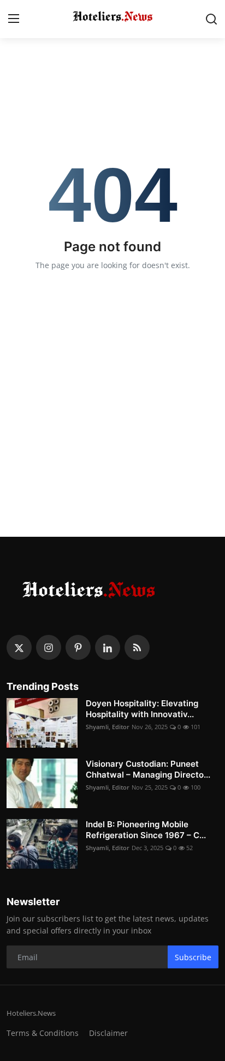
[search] (211, 19)
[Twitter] (19, 647)
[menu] (13, 19)
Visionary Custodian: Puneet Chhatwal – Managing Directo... (148, 769)
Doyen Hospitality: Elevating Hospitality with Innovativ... (142, 708)
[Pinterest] (78, 647)
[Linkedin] (107, 647)
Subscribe (193, 957)
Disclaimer (108, 1033)
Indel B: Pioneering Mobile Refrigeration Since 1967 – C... (146, 829)
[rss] (137, 647)
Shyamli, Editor (107, 727)
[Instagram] (48, 647)
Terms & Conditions (43, 1033)
